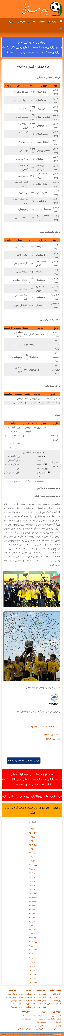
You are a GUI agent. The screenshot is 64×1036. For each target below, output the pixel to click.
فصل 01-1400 (39, 1007)
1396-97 (32, 949)
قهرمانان (21, 21)
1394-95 (32, 941)
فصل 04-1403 (39, 997)
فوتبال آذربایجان (24, 1028)
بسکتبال (13, 1007)
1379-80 (32, 881)
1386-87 (32, 909)
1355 (32, 828)
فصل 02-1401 (39, 1003)
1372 (32, 856)
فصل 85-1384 (51, 734)
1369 (32, 848)
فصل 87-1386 (53, 738)
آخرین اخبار (56, 994)
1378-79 (32, 877)
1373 (32, 860)
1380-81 (32, 885)
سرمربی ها (41, 1022)
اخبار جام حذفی (55, 997)
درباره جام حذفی (39, 1016)
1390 (32, 925)
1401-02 (32, 970)
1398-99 (32, 958)
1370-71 (32, 852)
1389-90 (32, 921)
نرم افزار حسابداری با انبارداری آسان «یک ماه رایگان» (32, 796)
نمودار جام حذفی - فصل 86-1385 (44, 726)
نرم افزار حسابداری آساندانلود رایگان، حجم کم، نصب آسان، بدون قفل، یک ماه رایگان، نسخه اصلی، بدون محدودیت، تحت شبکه (32, 47)
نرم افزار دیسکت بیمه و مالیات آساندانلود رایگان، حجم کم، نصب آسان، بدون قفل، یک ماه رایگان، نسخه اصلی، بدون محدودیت (32, 779)
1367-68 (32, 844)
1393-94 (32, 937)
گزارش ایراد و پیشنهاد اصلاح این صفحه (23, 760)
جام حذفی (52, 21)
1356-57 (32, 832)
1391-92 (32, 929)
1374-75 (32, 865)
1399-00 (32, 962)
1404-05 (32, 982)
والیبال (14, 1003)
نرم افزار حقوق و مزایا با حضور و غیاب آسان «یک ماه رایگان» (31, 809)
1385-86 (32, 905)
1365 (32, 836)
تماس (60, 28)
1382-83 (32, 893)
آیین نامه (42, 1019)
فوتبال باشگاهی (10, 997)
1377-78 (32, 873)
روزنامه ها (57, 1000)
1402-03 (32, 974)
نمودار (42, 21)
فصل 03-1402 (39, 1000)
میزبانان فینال (40, 1025)
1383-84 (32, 897)
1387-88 (32, 913)
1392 (32, 933)
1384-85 (32, 901)
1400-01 (32, 966)
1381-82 (32, 889)
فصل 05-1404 (39, 994)
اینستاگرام (26, 1019)
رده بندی (32, 21)
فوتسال (14, 1000)
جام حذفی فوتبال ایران (42, 8)
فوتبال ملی (12, 994)
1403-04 (32, 978)
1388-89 (32, 917)
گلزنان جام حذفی (54, 1003)
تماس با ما (26, 1011)
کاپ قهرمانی (41, 1028)
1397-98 (32, 953)
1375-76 (32, 869)
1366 (32, 840)
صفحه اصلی (55, 989)
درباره (11, 21)
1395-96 (32, 945)
